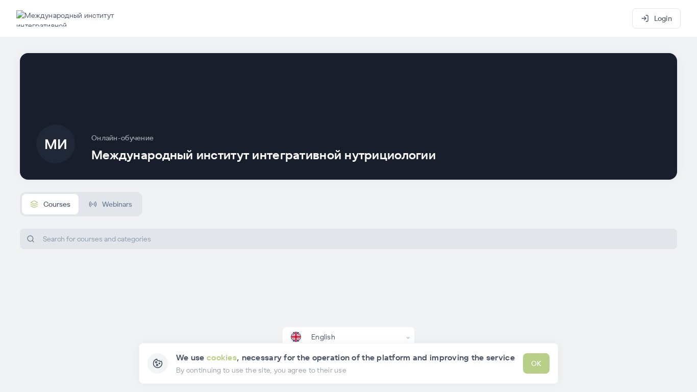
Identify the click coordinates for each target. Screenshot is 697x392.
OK (536, 363)
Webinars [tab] (117, 204)
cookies (222, 357)
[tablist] (81, 204)
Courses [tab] (56, 204)
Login (663, 18)
